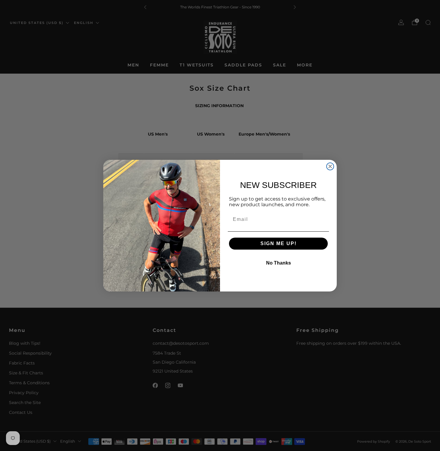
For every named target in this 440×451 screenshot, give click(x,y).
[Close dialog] (330, 166)
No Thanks (278, 262)
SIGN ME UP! (278, 243)
